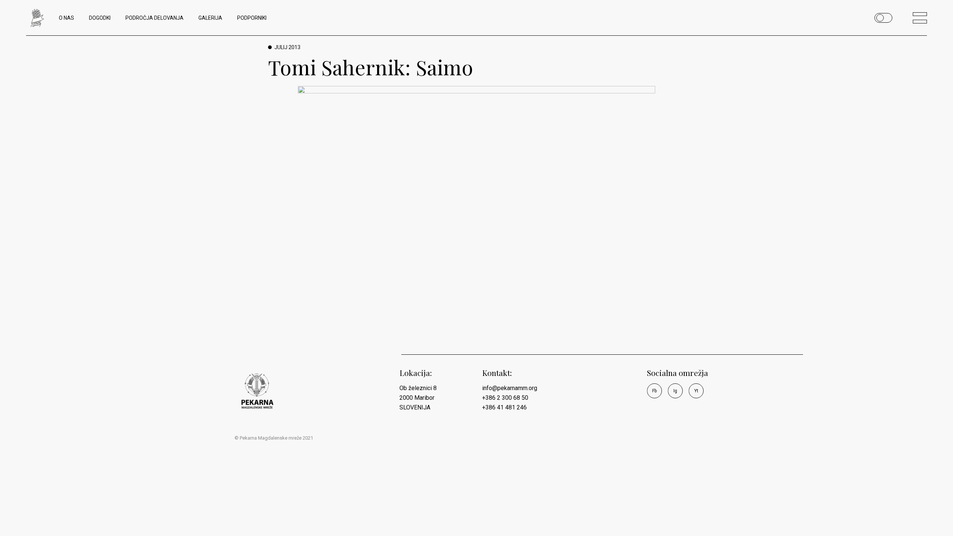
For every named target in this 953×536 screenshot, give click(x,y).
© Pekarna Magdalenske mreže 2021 (274, 438)
